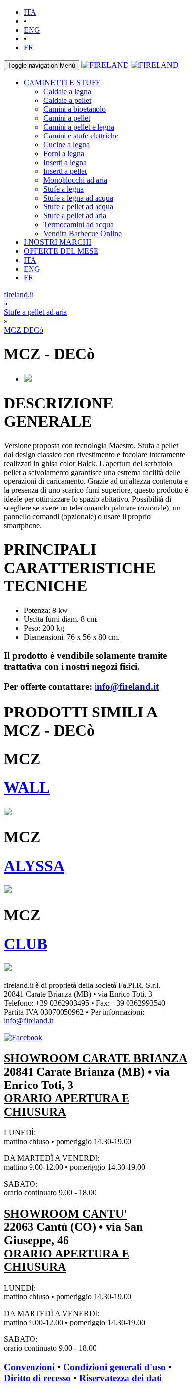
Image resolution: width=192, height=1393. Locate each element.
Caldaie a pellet (67, 100)
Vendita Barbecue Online (82, 233)
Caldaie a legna (67, 91)
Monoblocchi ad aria (75, 180)
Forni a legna (63, 153)
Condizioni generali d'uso (114, 1367)
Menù (41, 65)
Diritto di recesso (37, 1378)
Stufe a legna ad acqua (78, 198)
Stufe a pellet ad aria (74, 215)
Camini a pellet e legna (78, 127)
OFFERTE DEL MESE (61, 251)
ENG (32, 30)
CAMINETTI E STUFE (62, 82)
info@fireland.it (127, 686)
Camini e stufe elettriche (80, 136)
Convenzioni (29, 1367)
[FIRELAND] (105, 65)
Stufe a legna (63, 189)
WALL (27, 787)
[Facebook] (23, 1037)
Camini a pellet (66, 118)
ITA (30, 12)
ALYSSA (34, 866)
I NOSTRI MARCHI (57, 242)
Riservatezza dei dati (120, 1378)
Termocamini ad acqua (78, 224)
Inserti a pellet (65, 171)
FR (28, 47)
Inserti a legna (65, 162)
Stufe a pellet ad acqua (78, 207)
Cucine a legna (66, 144)
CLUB (25, 943)
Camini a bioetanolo (74, 109)
